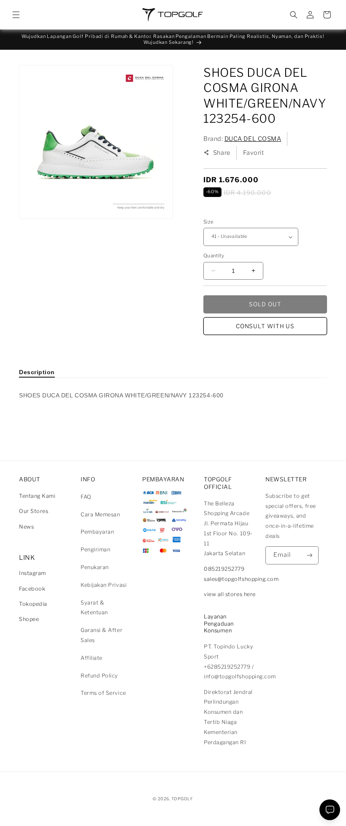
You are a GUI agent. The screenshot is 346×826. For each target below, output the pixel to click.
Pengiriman (95, 549)
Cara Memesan (100, 514)
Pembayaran (97, 532)
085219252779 (224, 569)
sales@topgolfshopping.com (241, 579)
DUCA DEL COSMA (252, 139)
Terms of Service (103, 693)
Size (208, 222)
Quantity (213, 256)
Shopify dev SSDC (183, 807)
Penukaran (95, 567)
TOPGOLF (182, 798)
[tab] (37, 372)
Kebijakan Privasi (104, 585)
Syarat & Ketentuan (94, 607)
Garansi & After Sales (101, 635)
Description (37, 372)
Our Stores (33, 511)
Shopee (29, 619)
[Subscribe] (309, 555)
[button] (16, 14)
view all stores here (230, 594)
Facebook (32, 589)
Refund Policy (99, 675)
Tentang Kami (37, 496)
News (26, 527)
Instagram (32, 573)
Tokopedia (33, 604)
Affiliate (92, 658)
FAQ (86, 497)
